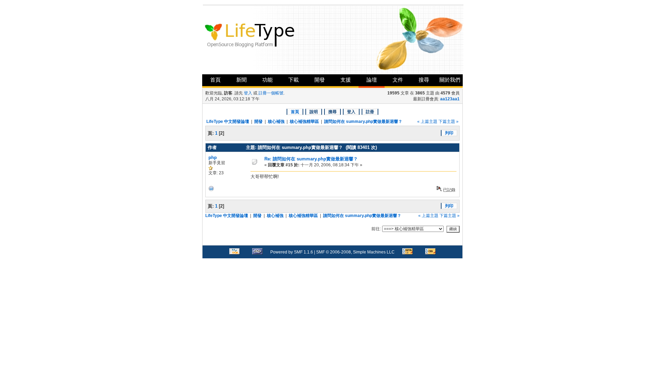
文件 (398, 80)
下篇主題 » (448, 121)
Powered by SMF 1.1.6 (291, 252)
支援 (345, 80)
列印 (449, 133)
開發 (319, 80)
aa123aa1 (450, 99)
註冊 (370, 111)
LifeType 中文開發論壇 (227, 121)
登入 (248, 93)
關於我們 (449, 80)
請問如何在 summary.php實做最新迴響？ (363, 121)
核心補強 (276, 121)
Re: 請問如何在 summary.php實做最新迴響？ (311, 158)
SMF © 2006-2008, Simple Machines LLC (355, 252)
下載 (293, 80)
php (212, 157)
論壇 (372, 80)
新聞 (241, 80)
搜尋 (424, 80)
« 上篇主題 (427, 121)
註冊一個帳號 (270, 93)
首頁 (215, 80)
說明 (314, 111)
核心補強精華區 (304, 121)
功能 (267, 80)
